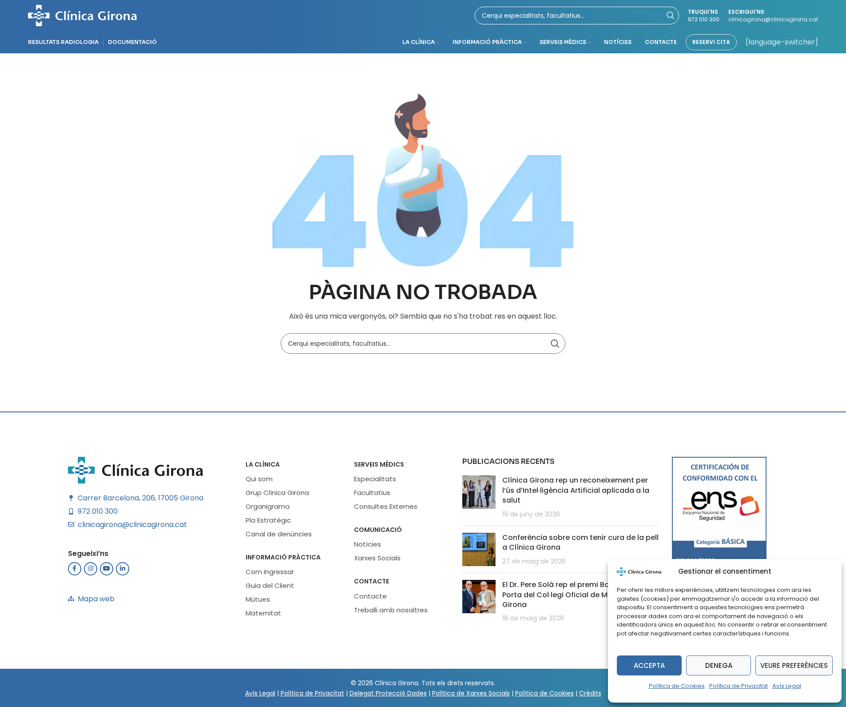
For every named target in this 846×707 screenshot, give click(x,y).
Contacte (371, 581)
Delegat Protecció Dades (388, 693)
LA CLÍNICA (263, 464)
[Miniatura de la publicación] (479, 497)
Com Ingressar (270, 571)
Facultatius (372, 492)
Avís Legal (786, 686)
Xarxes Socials (377, 558)
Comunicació (378, 529)
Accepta (649, 665)
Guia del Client (270, 585)
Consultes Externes (385, 506)
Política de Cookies (677, 686)
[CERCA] (555, 343)
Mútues (258, 599)
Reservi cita (711, 42)
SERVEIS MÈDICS (379, 464)
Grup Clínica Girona (277, 492)
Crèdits (590, 693)
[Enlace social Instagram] (90, 568)
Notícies (367, 544)
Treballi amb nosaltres (391, 610)
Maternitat (263, 613)
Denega (718, 665)
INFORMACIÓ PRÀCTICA (283, 557)
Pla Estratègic (268, 520)
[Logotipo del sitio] (82, 15)
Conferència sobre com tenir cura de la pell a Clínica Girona (580, 542)
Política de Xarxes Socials (471, 693)
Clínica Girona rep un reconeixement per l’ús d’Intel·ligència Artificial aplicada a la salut (575, 490)
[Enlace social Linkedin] (122, 568)
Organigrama (268, 506)
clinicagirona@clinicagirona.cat (773, 19)
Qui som (259, 478)
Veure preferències (794, 665)
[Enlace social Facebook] (74, 568)
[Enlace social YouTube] (106, 568)
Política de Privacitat (738, 686)
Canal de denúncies (279, 534)
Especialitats (375, 478)
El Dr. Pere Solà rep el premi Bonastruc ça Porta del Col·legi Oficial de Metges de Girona (575, 594)
